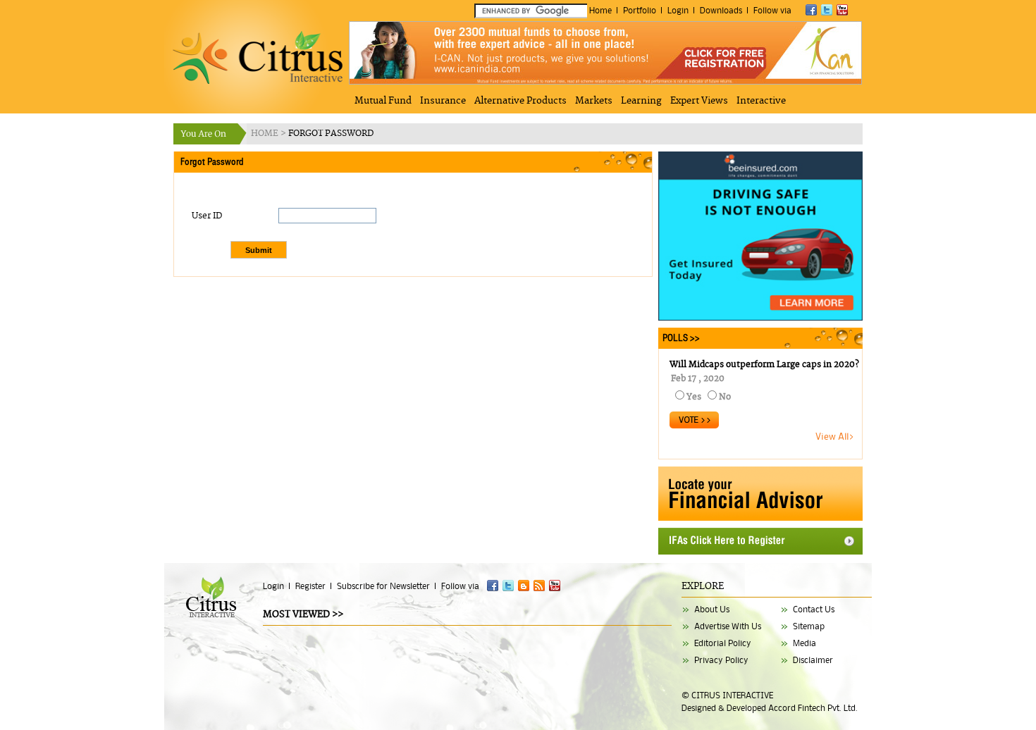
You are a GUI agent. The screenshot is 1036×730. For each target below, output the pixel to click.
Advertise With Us (727, 626)
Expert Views (699, 100)
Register (310, 586)
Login (678, 10)
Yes (693, 397)
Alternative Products (520, 100)
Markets (593, 100)
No (725, 397)
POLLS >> (679, 338)
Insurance (443, 100)
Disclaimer (813, 660)
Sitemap (809, 626)
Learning (641, 100)
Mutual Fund (383, 100)
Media (804, 643)
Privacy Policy (721, 660)
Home (600, 10)
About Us (711, 609)
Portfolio (639, 10)
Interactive (761, 100)
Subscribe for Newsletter (383, 586)
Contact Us (813, 609)
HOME (265, 133)
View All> (835, 436)
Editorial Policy (722, 643)
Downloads (721, 10)
